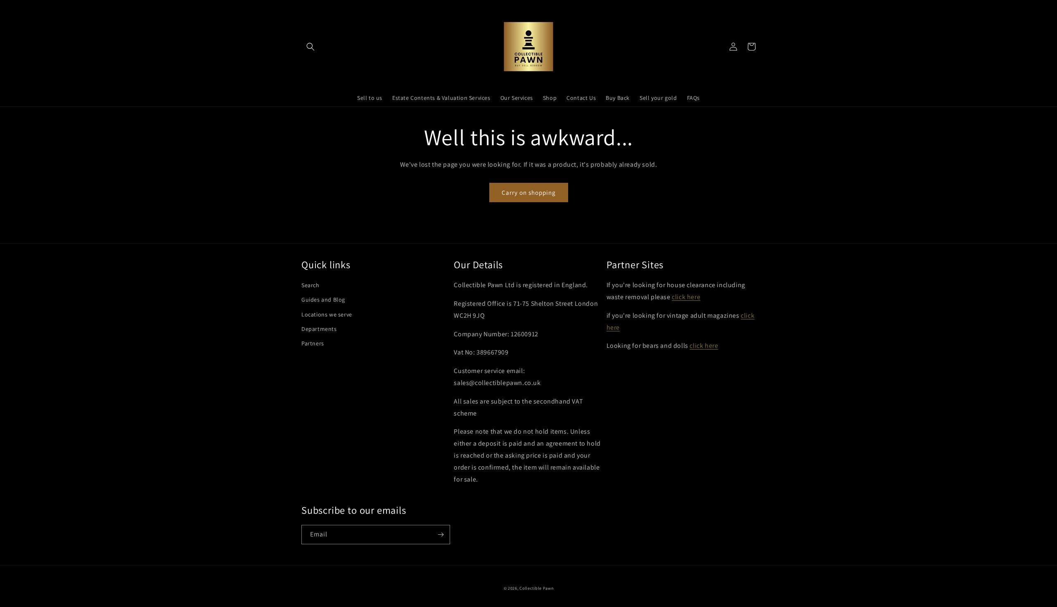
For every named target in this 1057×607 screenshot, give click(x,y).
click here (686, 297)
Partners (312, 343)
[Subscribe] (440, 534)
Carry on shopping (529, 192)
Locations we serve (326, 314)
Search (310, 285)
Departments (319, 329)
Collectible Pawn (536, 588)
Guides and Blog (323, 299)
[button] (310, 47)
